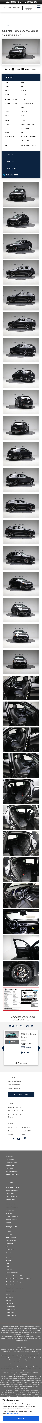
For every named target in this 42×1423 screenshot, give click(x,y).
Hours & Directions (11, 1237)
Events (7, 1246)
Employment (9, 1243)
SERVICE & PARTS (10, 1204)
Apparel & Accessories (12, 1216)
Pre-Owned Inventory (11, 1162)
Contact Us (9, 1234)
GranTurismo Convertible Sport (14, 1282)
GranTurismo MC (10, 1285)
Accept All (21, 1419)
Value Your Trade (10, 1165)
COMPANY (9, 1231)
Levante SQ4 (9, 1303)
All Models (9, 1260)
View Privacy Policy (12, 1413)
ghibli (7, 1263)
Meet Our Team (10, 1249)
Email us (10, 1117)
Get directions (21, 1094)
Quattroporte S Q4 (11, 1315)
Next (40, 1048)
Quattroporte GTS (10, 1309)
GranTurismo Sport (11, 1291)
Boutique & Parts (11, 1227)
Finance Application (11, 1196)
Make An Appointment (12, 1207)
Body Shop (9, 1222)
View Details (21, 1063)
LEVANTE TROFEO (11, 1306)
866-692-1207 (18, 1111)
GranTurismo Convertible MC (14, 1275)
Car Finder (9, 1182)
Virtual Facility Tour (11, 1240)
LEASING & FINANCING (12, 1187)
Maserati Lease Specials (12, 1190)
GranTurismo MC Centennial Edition (15, 1288)
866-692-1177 (17, 1107)
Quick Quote (9, 1168)
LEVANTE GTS (10, 1297)
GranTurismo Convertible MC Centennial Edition (19, 1279)
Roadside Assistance (11, 1219)
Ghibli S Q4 (9, 1269)
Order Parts (9, 1213)
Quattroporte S (10, 1312)
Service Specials (10, 1210)
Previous (2, 1048)
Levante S (8, 1300)
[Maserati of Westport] (11, 8)
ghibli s (8, 1266)
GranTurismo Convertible (12, 1272)
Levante (8, 1294)
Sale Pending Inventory (12, 1171)
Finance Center (10, 1193)
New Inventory (10, 1159)
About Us (8, 1253)
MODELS (8, 1257)
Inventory (9, 1156)
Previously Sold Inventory (12, 1174)
